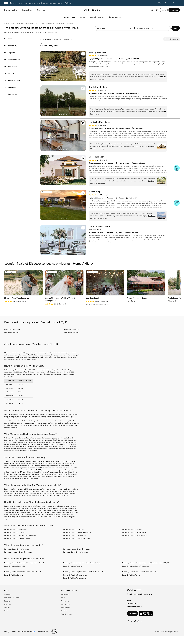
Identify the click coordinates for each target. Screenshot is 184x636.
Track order (65, 601)
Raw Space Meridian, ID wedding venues (18, 552)
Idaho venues (40, 23)
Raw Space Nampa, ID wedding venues (76, 549)
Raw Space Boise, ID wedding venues (16, 549)
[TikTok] (142, 622)
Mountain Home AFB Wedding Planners (76, 538)
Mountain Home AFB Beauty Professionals (77, 532)
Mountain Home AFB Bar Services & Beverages (20, 535)
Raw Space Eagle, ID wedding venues (75, 552)
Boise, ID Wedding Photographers (74, 578)
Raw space (70, 23)
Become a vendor (115, 17)
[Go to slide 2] (61, 79)
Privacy (6, 631)
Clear (56, 45)
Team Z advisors (66, 614)
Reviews (7, 601)
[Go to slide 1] (60, 79)
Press (6, 611)
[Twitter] (135, 622)
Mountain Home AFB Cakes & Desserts (17, 538)
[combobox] (152, 28)
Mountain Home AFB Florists (132, 529)
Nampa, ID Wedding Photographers (75, 575)
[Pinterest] (131, 622)
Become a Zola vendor (11, 598)
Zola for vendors (175, 3)
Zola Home (165, 3)
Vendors (82, 17)
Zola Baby (158, 3)
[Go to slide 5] (67, 79)
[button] (130, 28)
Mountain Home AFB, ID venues (55, 23)
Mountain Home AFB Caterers (73, 529)
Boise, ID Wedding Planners (72, 566)
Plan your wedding (10, 10)
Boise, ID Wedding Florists (131, 575)
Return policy (65, 607)
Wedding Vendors (9, 23)
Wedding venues (69, 17)
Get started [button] (174, 10)
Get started (133, 613)
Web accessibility (43, 631)
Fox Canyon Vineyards (11, 333)
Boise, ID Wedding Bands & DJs (14, 566)
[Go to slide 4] (65, 79)
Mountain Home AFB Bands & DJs (74, 535)
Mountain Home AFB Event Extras (15, 529)
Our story (7, 594)
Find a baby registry (133, 606)
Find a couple (41, 10)
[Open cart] (156, 10)
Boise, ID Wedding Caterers (13, 575)
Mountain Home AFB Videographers (134, 532)
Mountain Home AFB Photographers (134, 535)
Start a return (65, 604)
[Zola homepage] (92, 10)
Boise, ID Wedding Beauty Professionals (135, 566)
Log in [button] (164, 10)
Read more (162, 76)
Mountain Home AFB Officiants (14, 532)
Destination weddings (97, 17)
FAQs (63, 598)
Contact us (65, 611)
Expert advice (27, 10)
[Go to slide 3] (63, 79)
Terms (14, 631)
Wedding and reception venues (25, 23)
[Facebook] (128, 622)
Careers (6, 607)
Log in (129, 600)
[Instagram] (138, 622)
